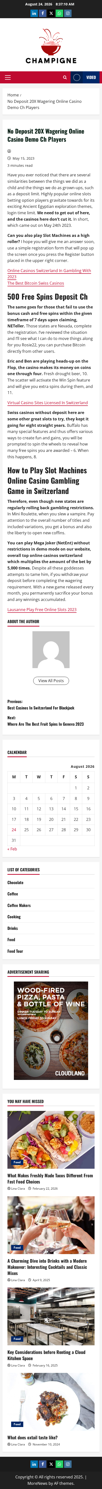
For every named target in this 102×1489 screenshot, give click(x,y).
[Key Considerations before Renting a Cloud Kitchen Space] (51, 1316)
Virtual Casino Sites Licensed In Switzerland (47, 402)
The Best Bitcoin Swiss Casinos (35, 283)
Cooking (14, 917)
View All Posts (51, 680)
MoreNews (37, 1483)
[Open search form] (65, 77)
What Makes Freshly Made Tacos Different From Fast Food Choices (50, 1178)
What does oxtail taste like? (32, 1437)
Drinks (12, 928)
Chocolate (15, 882)
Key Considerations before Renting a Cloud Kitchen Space (46, 1355)
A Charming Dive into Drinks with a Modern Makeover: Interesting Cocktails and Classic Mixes (47, 1267)
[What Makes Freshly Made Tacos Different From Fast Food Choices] (51, 1140)
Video (91, 77)
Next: (45, 721)
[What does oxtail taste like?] (51, 1402)
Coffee (12, 894)
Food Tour (15, 951)
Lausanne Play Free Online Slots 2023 (41, 609)
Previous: (40, 704)
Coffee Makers (19, 905)
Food (11, 939)
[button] (7, 77)
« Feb (12, 849)
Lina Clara (18, 1188)
